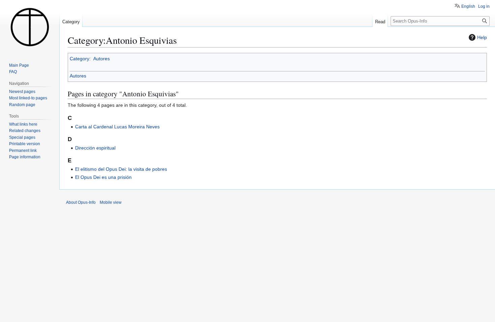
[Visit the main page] (30, 27)
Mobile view (111, 202)
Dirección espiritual (95, 148)
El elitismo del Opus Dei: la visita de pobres (121, 169)
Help (482, 37)
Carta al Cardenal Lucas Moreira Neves (117, 126)
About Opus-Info (81, 202)
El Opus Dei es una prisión (103, 177)
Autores (101, 58)
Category (79, 58)
